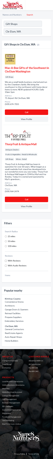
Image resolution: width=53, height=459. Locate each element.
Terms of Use (33, 454)
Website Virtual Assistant (12, 392)
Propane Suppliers (13, 317)
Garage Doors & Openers (16, 309)
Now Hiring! (7, 364)
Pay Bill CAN (33, 371)
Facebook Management (11, 417)
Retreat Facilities (12, 313)
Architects (10, 305)
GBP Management (9, 399)
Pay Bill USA (33, 368)
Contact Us (6, 368)
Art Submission (35, 364)
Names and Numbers (12, 14)
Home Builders (11, 340)
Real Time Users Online (11, 424)
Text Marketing (8, 420)
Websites (6, 388)
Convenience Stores (14, 302)
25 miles (11, 236)
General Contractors (14, 329)
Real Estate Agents (14, 333)
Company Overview (10, 361)
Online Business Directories (13, 385)
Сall (26, 112)
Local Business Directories (12, 381)
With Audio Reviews (17, 265)
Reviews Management (11, 403)
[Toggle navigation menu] (49, 5)
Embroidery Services (14, 321)
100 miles (12, 246)
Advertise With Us (36, 361)
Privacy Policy (19, 454)
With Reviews (14, 260)
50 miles (11, 241)
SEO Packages (7, 406)
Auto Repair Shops (13, 337)
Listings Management (10, 396)
